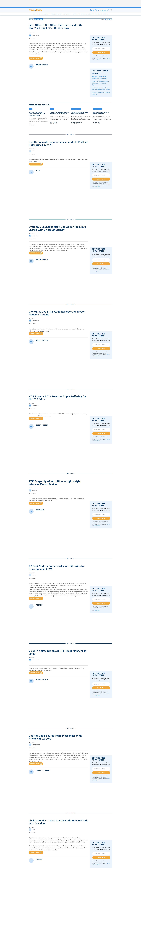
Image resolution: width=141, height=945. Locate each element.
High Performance (86, 14)
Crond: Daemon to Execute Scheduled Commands (79, 113)
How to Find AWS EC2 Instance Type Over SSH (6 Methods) (59, 113)
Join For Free (101, 52)
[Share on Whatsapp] (111, 19)
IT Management (43, 14)
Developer (67, 14)
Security (75, 14)
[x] (96, 10)
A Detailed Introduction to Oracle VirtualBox (101, 113)
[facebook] (91, 10)
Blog (104, 14)
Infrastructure (56, 14)
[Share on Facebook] (105, 19)
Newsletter (105, 10)
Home (30, 19)
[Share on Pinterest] (109, 19)
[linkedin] (93, 10)
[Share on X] (107, 19)
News (34, 14)
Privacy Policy (96, 59)
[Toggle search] (111, 10)
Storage (97, 14)
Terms (108, 58)
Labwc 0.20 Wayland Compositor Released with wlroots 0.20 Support (100, 83)
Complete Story (34, 58)
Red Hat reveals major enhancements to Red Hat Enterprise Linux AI (37, 113)
